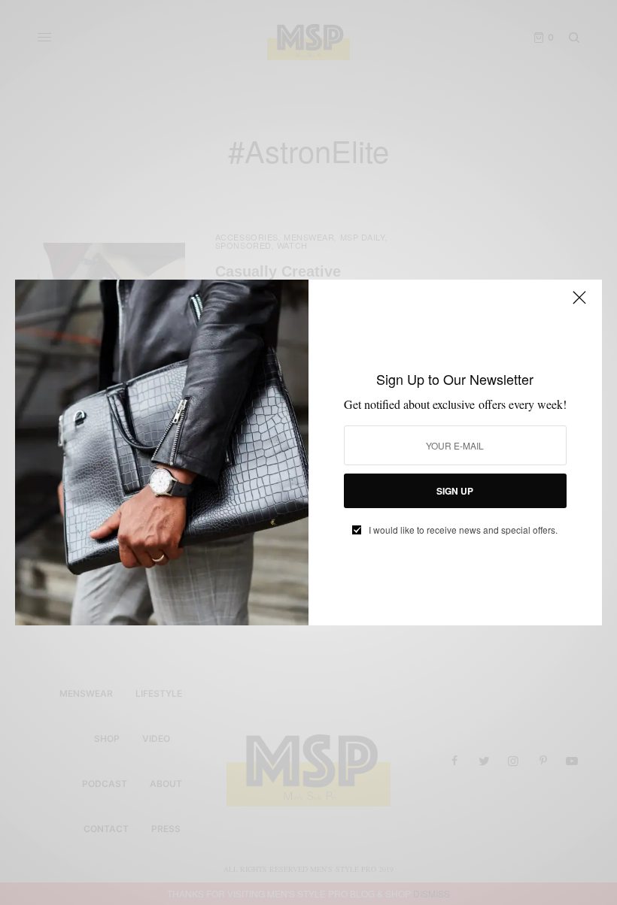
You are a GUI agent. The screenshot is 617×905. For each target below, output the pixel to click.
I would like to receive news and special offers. (463, 529)
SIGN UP (454, 491)
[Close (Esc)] (579, 303)
